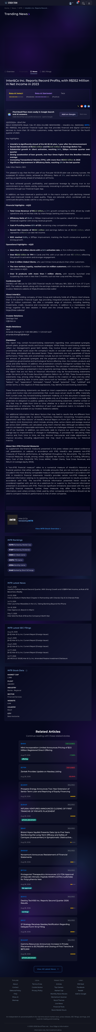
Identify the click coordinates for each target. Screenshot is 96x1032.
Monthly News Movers (58, 994)
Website (11, 701)
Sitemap (15, 1000)
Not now (83, 114)
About (15, 984)
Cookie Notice (37, 987)
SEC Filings (46, 72)
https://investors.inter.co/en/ (44, 289)
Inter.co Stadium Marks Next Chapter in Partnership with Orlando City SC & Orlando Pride (43, 598)
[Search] (83, 3)
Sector (11, 694)
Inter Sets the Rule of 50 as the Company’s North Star (29, 616)
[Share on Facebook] (84, 106)
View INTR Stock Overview (48, 529)
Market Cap (13, 675)
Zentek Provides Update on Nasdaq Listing (41, 771)
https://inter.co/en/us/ (15, 310)
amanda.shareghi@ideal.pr (17, 334)
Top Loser (71, 767)
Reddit (80, 990)
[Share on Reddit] (81, 106)
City (9, 713)
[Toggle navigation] (89, 3)
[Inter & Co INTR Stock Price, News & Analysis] (13, 520)
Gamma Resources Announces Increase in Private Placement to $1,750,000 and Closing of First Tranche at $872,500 (47, 946)
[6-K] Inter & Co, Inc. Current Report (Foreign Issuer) (28, 634)
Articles (59, 984)
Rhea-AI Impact (16, 93)
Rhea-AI (15, 997)
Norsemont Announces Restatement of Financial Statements (44, 855)
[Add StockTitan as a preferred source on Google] (88, 106)
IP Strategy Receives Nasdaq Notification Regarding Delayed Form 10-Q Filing (45, 925)
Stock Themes (59, 1000)
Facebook (80, 987)
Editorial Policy (15, 990)
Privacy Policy (37, 990)
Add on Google (69, 114)
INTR (86, 125)
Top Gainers (58, 987)
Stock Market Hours (59, 1010)
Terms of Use (37, 984)
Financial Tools (58, 1007)
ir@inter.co (11, 321)
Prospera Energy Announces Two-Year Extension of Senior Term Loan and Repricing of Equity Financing (45, 790)
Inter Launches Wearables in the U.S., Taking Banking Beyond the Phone (37, 604)
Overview (10, 72)
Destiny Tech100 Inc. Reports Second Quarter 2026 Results (45, 901)
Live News (59, 1003)
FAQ (15, 994)
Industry (12, 688)
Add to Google (80, 994)
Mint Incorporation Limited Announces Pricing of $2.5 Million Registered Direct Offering (46, 748)
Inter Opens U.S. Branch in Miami (21, 610)
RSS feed (80, 984)
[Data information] (26, 671)
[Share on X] (78, 106)
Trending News (16, 14)
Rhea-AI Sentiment (43, 93)
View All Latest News (46, 969)
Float (10, 681)
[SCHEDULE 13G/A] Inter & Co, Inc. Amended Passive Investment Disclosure (38, 658)
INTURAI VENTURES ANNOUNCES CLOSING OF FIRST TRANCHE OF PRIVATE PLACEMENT (46, 809)
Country (12, 707)
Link (9, 703)
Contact (15, 987)
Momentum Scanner (59, 997)
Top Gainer (70, 743)
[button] (71, 2)
